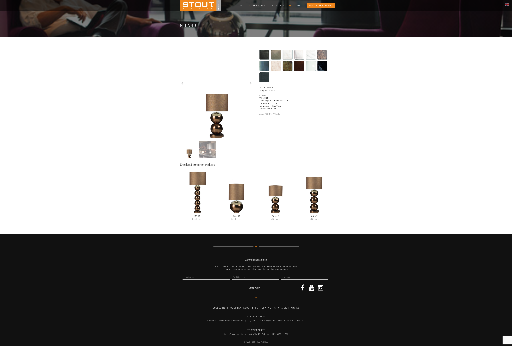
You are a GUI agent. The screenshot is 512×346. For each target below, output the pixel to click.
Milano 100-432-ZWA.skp (269, 114)
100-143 (314, 216)
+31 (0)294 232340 (254, 320)
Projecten (259, 5)
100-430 (236, 216)
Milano (272, 91)
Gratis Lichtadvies (321, 5)
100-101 (197, 216)
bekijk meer (197, 219)
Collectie (240, 5)
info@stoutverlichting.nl (274, 320)
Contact (298, 5)
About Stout (279, 5)
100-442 (275, 216)
